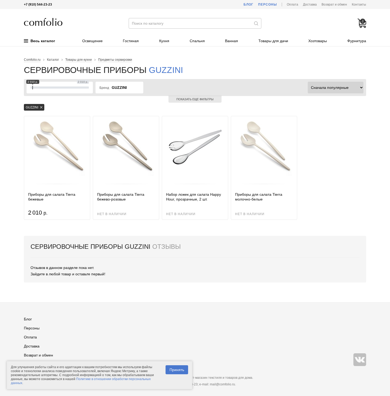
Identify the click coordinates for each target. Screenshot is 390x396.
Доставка (310, 4)
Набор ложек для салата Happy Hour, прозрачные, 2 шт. (193, 196)
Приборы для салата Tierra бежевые (51, 196)
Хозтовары (317, 41)
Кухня (164, 41)
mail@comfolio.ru (222, 384)
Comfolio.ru (32, 60)
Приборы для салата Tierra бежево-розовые (120, 196)
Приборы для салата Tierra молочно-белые (258, 196)
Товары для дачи (273, 41)
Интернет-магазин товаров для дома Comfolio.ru (43, 22)
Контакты (359, 4)
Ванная (231, 41)
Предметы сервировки (115, 60)
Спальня (197, 41)
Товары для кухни (78, 60)
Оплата (292, 4)
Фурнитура (356, 41)
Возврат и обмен (334, 4)
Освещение (92, 41)
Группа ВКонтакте (359, 359)
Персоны (267, 4)
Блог (248, 4)
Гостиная (131, 41)
